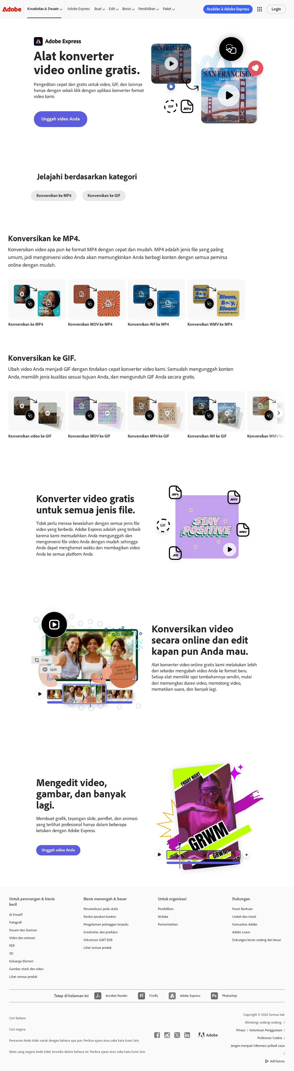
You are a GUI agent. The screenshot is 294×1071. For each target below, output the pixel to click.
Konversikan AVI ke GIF (207, 436)
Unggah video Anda (60, 119)
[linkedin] (187, 1035)
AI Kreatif (15, 915)
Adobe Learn (241, 932)
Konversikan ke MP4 (53, 195)
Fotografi (15, 922)
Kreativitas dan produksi (101, 932)
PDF (12, 946)
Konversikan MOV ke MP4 (90, 324)
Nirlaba (163, 917)
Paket (167, 9)
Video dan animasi (22, 938)
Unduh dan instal (244, 917)
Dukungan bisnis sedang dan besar (256, 940)
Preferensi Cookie (270, 1038)
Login (276, 9)
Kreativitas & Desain (43, 9)
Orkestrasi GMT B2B (98, 940)
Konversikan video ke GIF (29, 436)
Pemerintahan (168, 924)
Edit (112, 9)
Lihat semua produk (23, 977)
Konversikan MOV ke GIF (89, 436)
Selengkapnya (37, 305)
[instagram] (167, 1035)
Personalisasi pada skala (101, 909)
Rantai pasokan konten (100, 917)
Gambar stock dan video (26, 969)
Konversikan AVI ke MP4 (148, 324)
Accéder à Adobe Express (228, 9)
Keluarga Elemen (21, 961)
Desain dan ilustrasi (23, 930)
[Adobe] (12, 9)
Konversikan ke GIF (104, 195)
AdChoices (277, 1061)
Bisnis (126, 9)
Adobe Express (78, 9)
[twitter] (177, 1035)
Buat (97, 9)
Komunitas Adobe (244, 924)
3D (11, 953)
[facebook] (157, 1035)
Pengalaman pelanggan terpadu (106, 924)
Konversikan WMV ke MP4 (209, 324)
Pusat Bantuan (242, 909)
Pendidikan (146, 9)
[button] (259, 9)
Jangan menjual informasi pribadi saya (258, 1046)
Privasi (240, 1030)
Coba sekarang (37, 293)
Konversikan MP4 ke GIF (148, 436)
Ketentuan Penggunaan (265, 1030)
